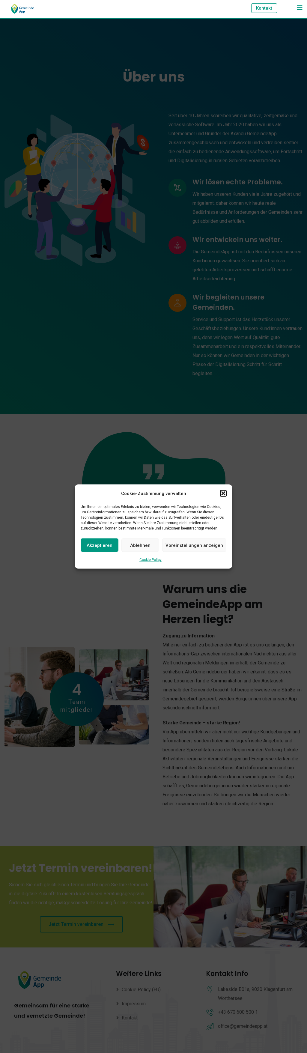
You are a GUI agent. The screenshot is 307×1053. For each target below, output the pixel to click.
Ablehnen (140, 545)
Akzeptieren (99, 545)
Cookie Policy (150, 560)
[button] (223, 494)
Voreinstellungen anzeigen (194, 545)
